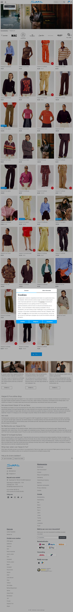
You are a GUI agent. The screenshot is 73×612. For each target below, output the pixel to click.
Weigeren (35, 321)
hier (25, 313)
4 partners (42, 301)
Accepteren (50, 321)
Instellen (22, 321)
